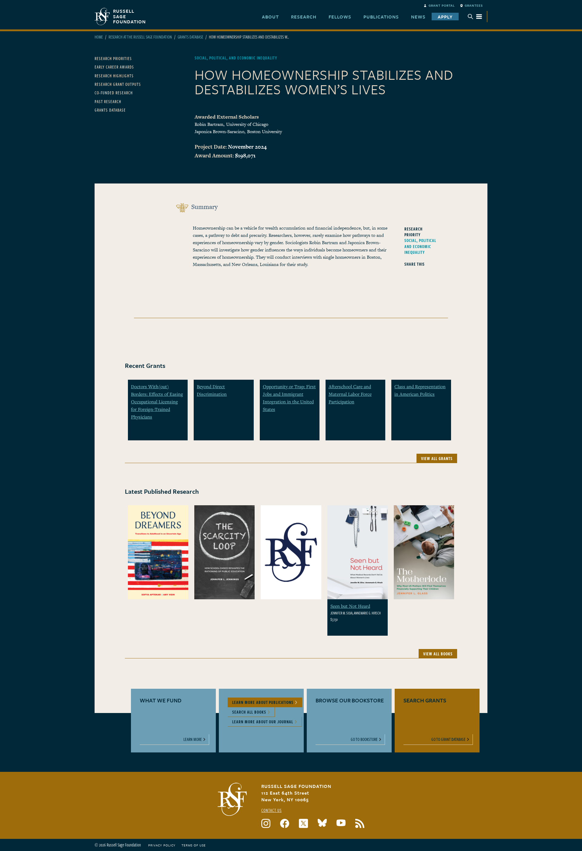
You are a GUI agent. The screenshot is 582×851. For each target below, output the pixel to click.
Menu (475, 16)
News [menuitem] (418, 16)
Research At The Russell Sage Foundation (140, 37)
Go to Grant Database (448, 739)
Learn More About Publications (262, 702)
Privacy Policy (162, 845)
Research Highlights (114, 75)
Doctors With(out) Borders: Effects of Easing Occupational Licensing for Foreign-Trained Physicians (157, 401)
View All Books (438, 654)
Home (99, 37)
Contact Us (271, 810)
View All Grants (437, 458)
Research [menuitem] (303, 16)
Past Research (108, 101)
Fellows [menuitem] (340, 16)
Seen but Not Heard (350, 606)
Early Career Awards (114, 67)
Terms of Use (194, 845)
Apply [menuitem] (445, 16)
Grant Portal (442, 5)
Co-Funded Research (114, 92)
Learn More (192, 739)
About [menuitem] (270, 16)
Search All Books (249, 712)
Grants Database (190, 37)
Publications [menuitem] (381, 16)
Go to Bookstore (364, 739)
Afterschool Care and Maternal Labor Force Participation (350, 394)
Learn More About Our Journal (262, 721)
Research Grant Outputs (118, 84)
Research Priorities (113, 58)
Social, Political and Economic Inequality (420, 246)
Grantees (474, 5)
